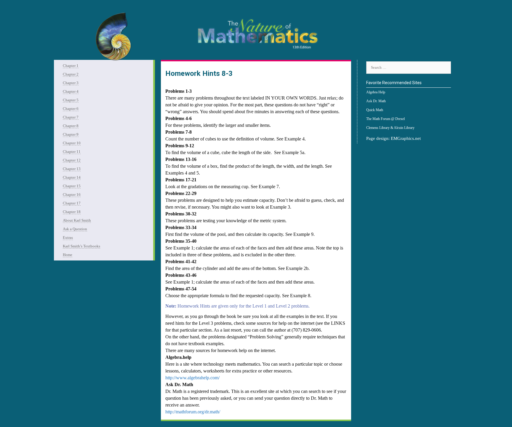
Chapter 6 (71, 108)
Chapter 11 (72, 151)
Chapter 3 (71, 83)
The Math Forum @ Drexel (385, 119)
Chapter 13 (72, 169)
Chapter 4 (71, 91)
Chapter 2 (71, 74)
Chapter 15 (72, 186)
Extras (68, 237)
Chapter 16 (72, 194)
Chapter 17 (72, 203)
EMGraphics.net (406, 138)
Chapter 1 (71, 65)
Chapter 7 (71, 117)
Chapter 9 (71, 134)
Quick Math (374, 110)
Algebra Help (375, 92)
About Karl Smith (77, 220)
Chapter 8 (71, 126)
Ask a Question (75, 229)
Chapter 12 (72, 160)
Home (67, 254)
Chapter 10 (72, 143)
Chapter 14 (72, 177)
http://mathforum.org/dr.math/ (192, 411)
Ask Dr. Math (376, 101)
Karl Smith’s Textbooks (81, 246)
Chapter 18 (72, 211)
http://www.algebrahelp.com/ (192, 377)
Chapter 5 (71, 100)
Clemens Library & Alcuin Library (390, 128)
